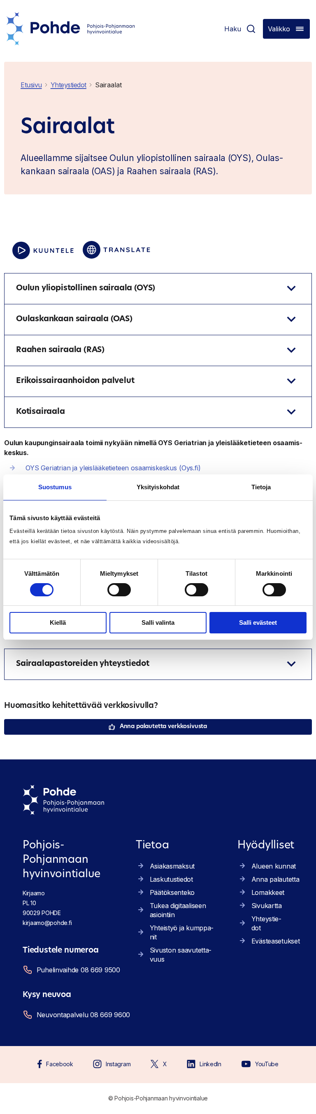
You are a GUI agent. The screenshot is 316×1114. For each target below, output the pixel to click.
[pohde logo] (70, 29)
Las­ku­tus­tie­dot (171, 879)
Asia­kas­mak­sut (172, 866)
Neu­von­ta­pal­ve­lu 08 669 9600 (82, 1015)
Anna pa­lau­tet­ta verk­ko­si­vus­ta (163, 727)
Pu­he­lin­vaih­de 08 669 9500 (78, 970)
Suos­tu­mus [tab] (55, 486)
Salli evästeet (258, 622)
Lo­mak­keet (267, 892)
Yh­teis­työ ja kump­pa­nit (182, 932)
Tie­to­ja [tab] (261, 486)
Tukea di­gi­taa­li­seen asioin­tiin (178, 910)
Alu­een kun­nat (273, 866)
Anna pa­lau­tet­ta (275, 879)
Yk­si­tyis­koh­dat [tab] (158, 486)
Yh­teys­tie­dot (266, 923)
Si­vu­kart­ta (266, 905)
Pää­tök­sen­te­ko (172, 892)
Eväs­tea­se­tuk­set (275, 941)
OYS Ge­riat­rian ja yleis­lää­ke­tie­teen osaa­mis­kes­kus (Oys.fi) (113, 468)
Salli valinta (158, 622)
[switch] (119, 589)
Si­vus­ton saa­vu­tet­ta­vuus (181, 954)
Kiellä (58, 622)
